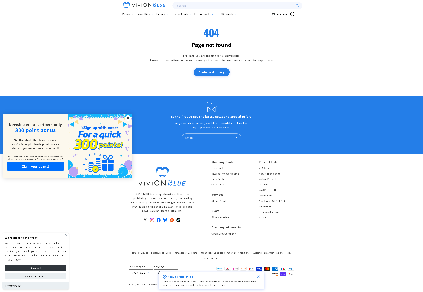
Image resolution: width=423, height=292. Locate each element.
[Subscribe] (235, 137)
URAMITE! (265, 206)
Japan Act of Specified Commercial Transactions (225, 252)
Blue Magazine (220, 217)
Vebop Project (267, 179)
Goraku (263, 184)
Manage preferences (35, 276)
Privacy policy (13, 285)
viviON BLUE (143, 284)
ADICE (262, 217)
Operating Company (224, 233)
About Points (219, 200)
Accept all (36, 268)
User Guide (218, 168)
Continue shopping (212, 72)
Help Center (219, 179)
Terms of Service (140, 252)
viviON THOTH (267, 190)
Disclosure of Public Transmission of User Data (174, 252)
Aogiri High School (270, 173)
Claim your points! (35, 166)
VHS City (264, 168)
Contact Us (218, 184)
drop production (269, 212)
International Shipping (225, 173)
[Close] (66, 235)
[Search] (297, 5)
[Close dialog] (128, 118)
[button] (145, 13)
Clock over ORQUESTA (272, 201)
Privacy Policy (211, 258)
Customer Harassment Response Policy (271, 252)
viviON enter (266, 195)
